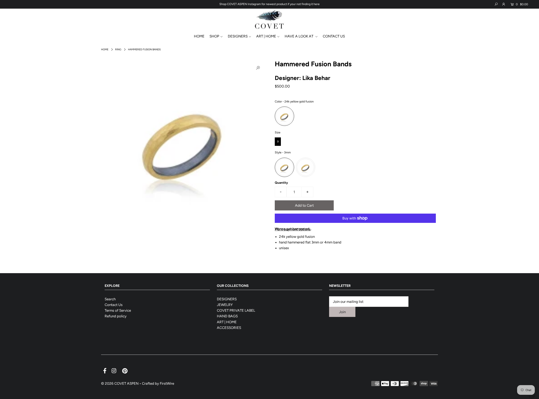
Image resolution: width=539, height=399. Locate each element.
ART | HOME (227, 322)
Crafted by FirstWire (158, 383)
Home (104, 49)
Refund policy (116, 316)
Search (110, 299)
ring (118, 49)
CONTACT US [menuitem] (334, 36)
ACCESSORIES (229, 328)
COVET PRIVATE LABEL (236, 310)
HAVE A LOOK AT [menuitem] (299, 36)
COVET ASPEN (126, 383)
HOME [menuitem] (199, 36)
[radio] (284, 116)
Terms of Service (118, 310)
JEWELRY (225, 305)
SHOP (214, 36)
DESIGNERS (238, 36)
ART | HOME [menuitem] (266, 36)
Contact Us (114, 305)
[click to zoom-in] (258, 67)
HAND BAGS (227, 316)
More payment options (293, 229)
